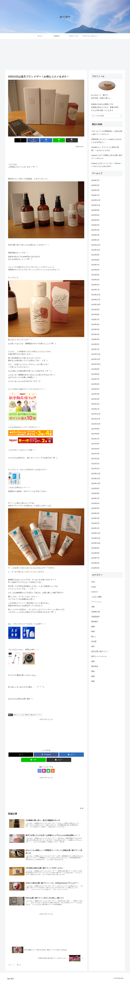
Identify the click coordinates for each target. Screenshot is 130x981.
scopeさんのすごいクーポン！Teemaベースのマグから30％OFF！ (106, 164)
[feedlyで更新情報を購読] (48, 771)
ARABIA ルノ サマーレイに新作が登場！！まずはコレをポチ (105, 148)
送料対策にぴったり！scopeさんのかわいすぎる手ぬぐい (106, 140)
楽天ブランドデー (36, 714)
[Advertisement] (65, 54)
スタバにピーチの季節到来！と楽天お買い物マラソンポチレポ (106, 132)
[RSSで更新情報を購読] (53, 771)
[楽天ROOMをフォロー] (44, 771)
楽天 (11, 714)
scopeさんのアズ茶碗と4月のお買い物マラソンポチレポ (106, 156)
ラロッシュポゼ (20, 714)
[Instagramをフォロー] (39, 771)
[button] (72, 140)
